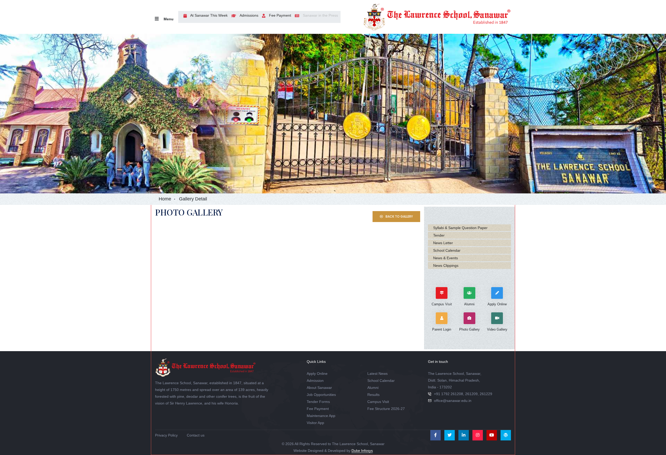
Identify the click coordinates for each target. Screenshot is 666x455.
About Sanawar (319, 388)
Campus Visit (378, 402)
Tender (439, 235)
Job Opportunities (321, 395)
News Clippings (445, 265)
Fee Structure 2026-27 (386, 409)
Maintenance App (321, 416)
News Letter (443, 243)
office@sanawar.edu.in (452, 401)
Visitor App (315, 423)
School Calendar (446, 250)
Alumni (373, 388)
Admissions (248, 15)
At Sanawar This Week (208, 15)
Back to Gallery (399, 216)
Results (373, 395)
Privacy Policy (166, 435)
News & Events (445, 258)
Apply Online (317, 373)
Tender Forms (318, 402)
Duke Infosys (362, 450)
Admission (315, 380)
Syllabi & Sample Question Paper (460, 228)
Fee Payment (279, 15)
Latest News (377, 373)
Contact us (195, 435)
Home (165, 198)
